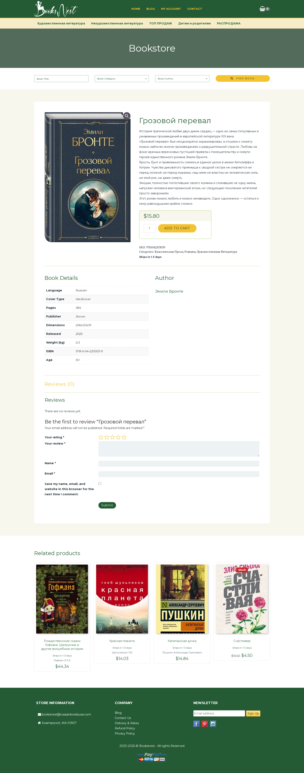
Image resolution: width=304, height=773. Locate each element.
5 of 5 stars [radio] (124, 437)
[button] (126, 116)
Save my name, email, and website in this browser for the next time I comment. (69, 489)
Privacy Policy (125, 733)
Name (50, 463)
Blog (150, 8)
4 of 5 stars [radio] (118, 437)
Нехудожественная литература (117, 23)
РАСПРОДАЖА (229, 23)
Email (50, 473)
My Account (171, 8)
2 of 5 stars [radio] (106, 437)
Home (135, 8)
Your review (55, 443)
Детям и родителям (194, 23)
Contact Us (123, 718)
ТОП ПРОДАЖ (160, 23)
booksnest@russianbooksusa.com (66, 714)
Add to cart (177, 228)
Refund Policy (125, 728)
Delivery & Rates (127, 723)
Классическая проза (169, 252)
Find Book (244, 78)
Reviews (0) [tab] (59, 384)
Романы (190, 252)
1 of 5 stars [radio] (100, 437)
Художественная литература (61, 23)
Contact (194, 8)
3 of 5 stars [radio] (112, 437)
